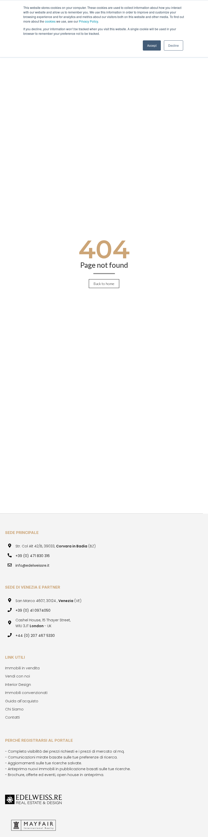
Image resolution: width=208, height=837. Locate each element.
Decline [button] (173, 45)
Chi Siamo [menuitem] (14, 709)
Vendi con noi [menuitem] (17, 676)
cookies (50, 21)
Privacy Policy (88, 21)
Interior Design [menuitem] (18, 684)
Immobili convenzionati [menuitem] (26, 692)
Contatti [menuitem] (12, 717)
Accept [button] (152, 45)
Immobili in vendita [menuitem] (22, 668)
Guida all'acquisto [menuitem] (21, 701)
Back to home (104, 283)
